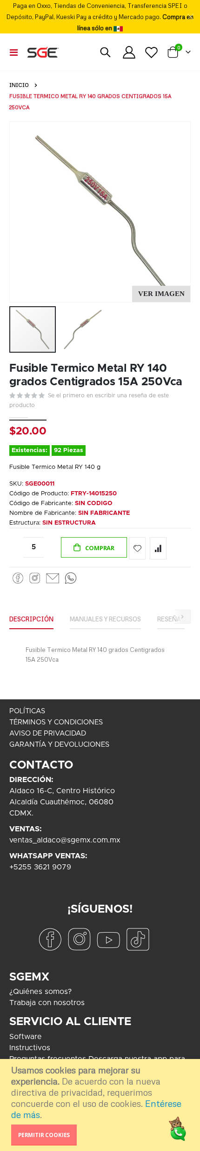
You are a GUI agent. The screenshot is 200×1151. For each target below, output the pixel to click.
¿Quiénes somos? (40, 991)
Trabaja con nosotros (47, 1002)
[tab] (31, 619)
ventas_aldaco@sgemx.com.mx (64, 840)
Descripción (31, 619)
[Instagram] (34, 578)
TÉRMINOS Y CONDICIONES (56, 722)
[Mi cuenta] (129, 52)
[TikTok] (137, 939)
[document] (101, 1105)
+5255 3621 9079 (40, 867)
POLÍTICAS (27, 711)
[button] (161, 294)
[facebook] (49, 939)
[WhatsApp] (70, 578)
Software (25, 1036)
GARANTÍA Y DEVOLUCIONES (59, 744)
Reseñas (171, 619)
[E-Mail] (52, 578)
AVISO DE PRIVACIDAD (47, 733)
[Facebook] (18, 578)
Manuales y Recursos (105, 619)
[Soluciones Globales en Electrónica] (42, 52)
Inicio (19, 85)
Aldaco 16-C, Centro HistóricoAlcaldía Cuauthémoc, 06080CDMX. (62, 802)
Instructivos (29, 1048)
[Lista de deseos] (151, 52)
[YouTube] (108, 939)
